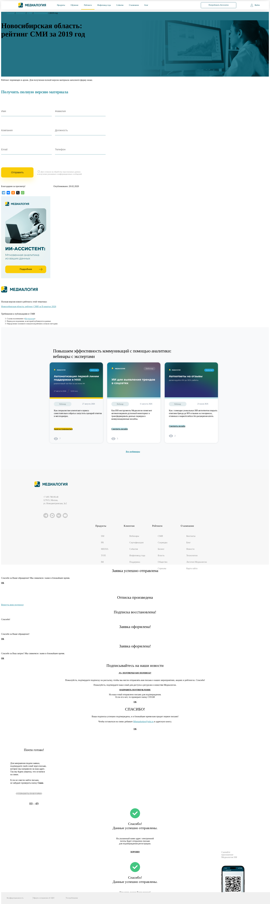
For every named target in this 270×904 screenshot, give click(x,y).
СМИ (160, 536)
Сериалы (162, 568)
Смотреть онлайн (119, 429)
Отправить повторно (29, 793)
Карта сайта (191, 568)
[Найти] (190, 5)
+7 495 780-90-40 (50, 497)
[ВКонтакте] (8, 192)
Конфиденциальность (15, 898)
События (119, 5)
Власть (161, 555)
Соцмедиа (162, 542)
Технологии (192, 555)
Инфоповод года (104, 5)
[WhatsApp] (22, 192)
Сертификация (136, 542)
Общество (162, 562)
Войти (257, 5)
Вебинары (134, 536)
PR (102, 542)
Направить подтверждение (135, 690)
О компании (134, 5)
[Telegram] (3, 192)
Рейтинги (88, 5)
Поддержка (134, 562)
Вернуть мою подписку (12, 605)
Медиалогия (29, 319)
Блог (146, 5)
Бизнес (161, 549)
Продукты (61, 5)
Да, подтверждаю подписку (135, 673)
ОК (2, 583)
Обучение (74, 5)
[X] (18, 192)
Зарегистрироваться (63, 429)
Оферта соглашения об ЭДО (43, 898)
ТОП (103, 555)
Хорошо (135, 852)
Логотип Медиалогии (196, 562)
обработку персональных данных (67, 172)
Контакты (191, 536)
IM (102, 562)
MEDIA (104, 549)
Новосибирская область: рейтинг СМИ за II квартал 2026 (28, 306)
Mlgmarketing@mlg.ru (143, 721)
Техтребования (72, 898)
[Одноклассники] (13, 192)
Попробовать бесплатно (219, 5)
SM (102, 536)
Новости (190, 549)
